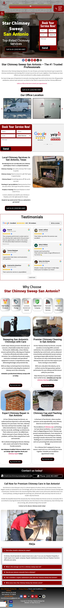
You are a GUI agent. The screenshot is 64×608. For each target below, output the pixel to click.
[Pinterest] (32, 60)
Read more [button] (6, 244)
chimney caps (49, 427)
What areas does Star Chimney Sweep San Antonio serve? (24, 583)
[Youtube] (26, 60)
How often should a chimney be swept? (18, 550)
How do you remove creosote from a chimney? (20, 572)
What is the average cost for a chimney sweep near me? (23, 567)
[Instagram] (29, 60)
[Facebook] (23, 60)
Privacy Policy (23, 589)
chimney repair (13, 454)
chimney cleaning (42, 380)
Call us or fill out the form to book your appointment (32, 83)
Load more (32, 277)
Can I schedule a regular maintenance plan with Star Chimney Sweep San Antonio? (31, 577)
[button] (2, 13)
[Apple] (38, 60)
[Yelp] (35, 60)
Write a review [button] (55, 223)
